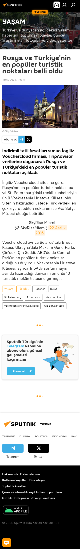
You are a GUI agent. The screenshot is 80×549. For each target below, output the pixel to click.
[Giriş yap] (64, 4)
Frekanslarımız (30, 474)
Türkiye (8, 436)
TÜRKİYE (23, 288)
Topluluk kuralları (14, 486)
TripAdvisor (33, 297)
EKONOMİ (59, 436)
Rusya (53, 288)
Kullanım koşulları (15, 480)
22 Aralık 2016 (51, 230)
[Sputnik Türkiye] (13, 7)
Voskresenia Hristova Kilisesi (21, 305)
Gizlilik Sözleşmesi (15, 498)
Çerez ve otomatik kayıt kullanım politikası (32, 492)
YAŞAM (8, 288)
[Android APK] (16, 511)
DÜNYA (24, 436)
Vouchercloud (54, 297)
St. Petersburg (12, 297)
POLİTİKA (41, 436)
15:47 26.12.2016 (13, 80)
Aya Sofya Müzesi (54, 305)
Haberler (39, 288)
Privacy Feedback (43, 498)
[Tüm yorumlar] (6, 542)
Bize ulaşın (37, 480)
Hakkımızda (10, 474)
